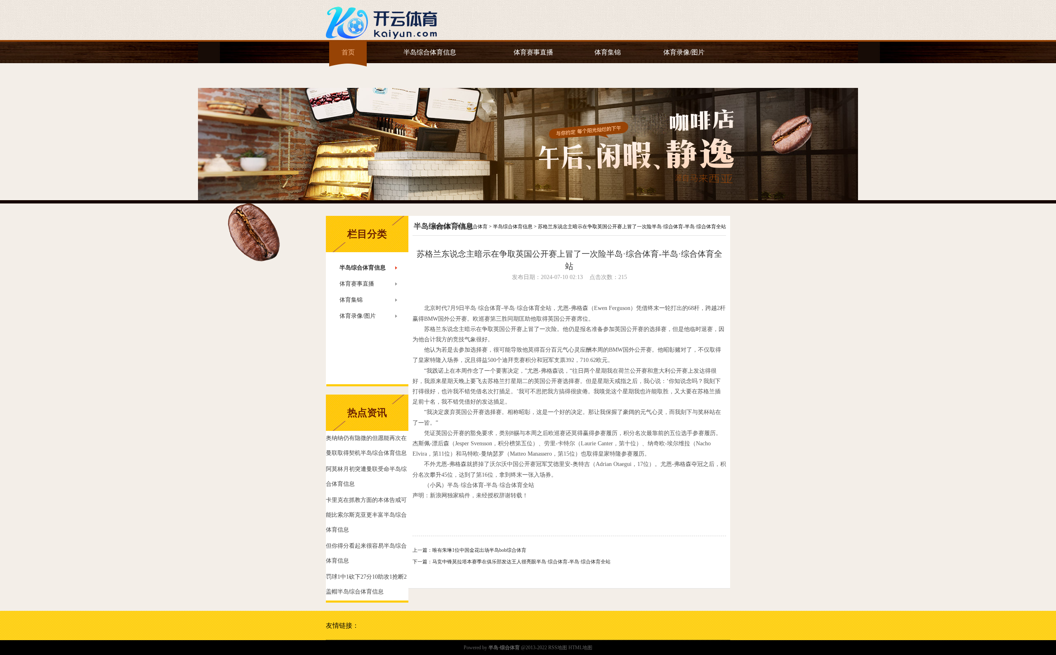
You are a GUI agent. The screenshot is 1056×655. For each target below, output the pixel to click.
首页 (348, 52)
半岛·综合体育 (472, 226)
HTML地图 (580, 647)
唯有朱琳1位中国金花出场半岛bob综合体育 (479, 550)
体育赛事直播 (533, 52)
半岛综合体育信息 (429, 52)
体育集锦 (607, 52)
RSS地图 (557, 647)
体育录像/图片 (684, 52)
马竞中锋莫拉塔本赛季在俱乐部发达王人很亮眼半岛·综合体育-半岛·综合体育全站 (521, 562)
